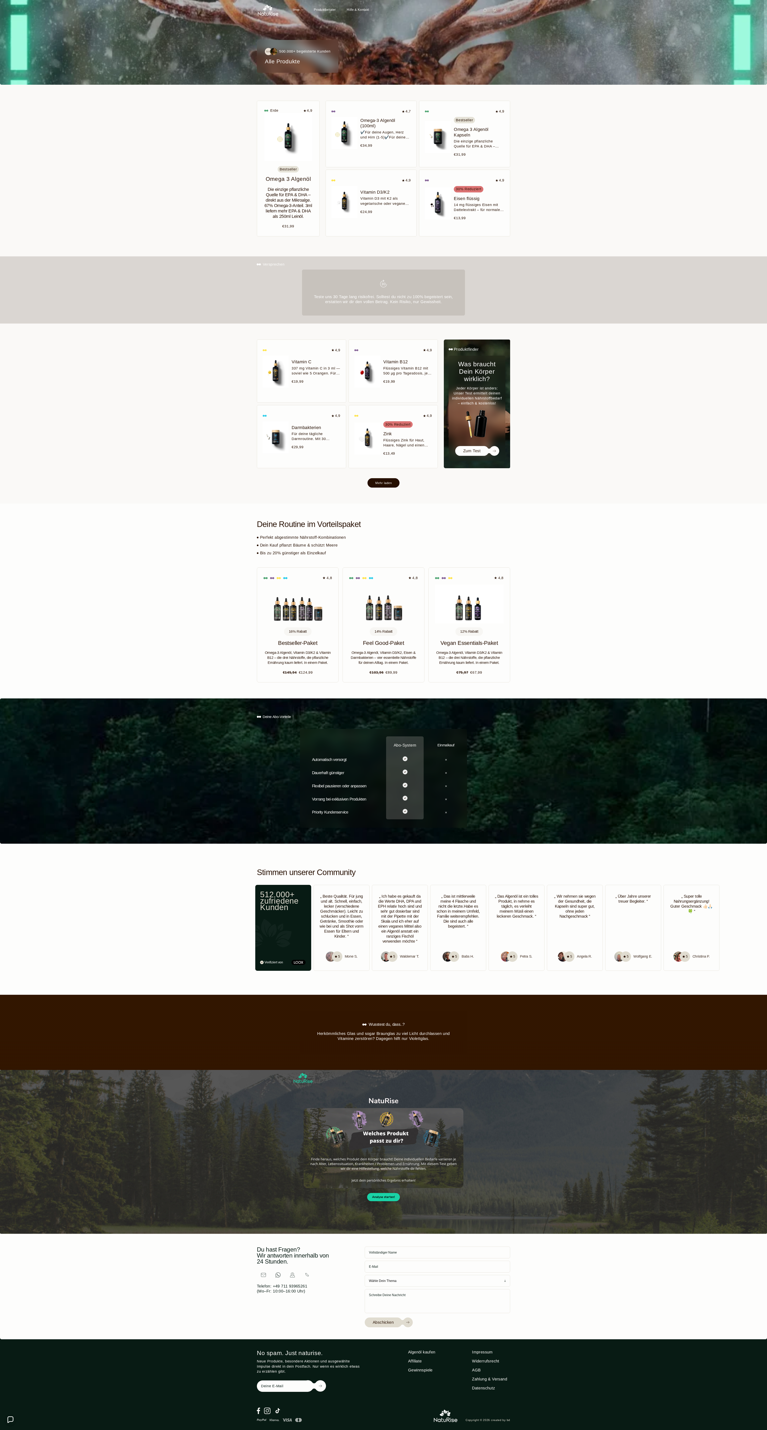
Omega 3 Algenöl (288, 179)
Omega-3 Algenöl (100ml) (377, 123)
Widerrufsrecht (485, 1361)
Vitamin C (301, 361)
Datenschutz (483, 1388)
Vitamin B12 (395, 361)
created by (500, 1419)
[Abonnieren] (314, 1386)
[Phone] (307, 1275)
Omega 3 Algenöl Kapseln (471, 132)
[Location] (292, 1275)
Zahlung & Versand (489, 1379)
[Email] (263, 1275)
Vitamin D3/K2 (374, 192)
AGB (476, 1370)
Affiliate (415, 1361)
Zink (387, 433)
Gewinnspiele (420, 1370)
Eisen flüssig (467, 198)
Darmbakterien (306, 427)
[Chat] (278, 1275)
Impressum (482, 1352)
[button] (297, 9)
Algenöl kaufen (421, 1352)
